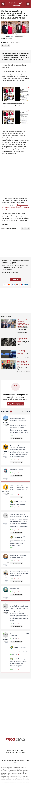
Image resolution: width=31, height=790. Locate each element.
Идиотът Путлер (6, 452)
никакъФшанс (18, 537)
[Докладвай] (18, 436)
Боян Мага (6, 610)
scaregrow (6, 520)
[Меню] (28, 4)
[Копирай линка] (2, 45)
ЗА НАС (9, 750)
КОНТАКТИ (15, 750)
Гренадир (5, 594)
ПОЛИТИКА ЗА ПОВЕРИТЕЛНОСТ (15, 753)
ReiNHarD (5, 422)
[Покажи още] (15, 785)
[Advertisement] (15, 175)
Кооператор (5, 491)
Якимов (16, 501)
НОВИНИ (3, 42)
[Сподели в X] (8, 45)
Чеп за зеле (5, 561)
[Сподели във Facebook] (5, 45)
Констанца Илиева (10, 228)
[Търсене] (3, 4)
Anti (6, 577)
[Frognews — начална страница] (15, 739)
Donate (15, 279)
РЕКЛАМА (21, 750)
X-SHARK (5, 475)
